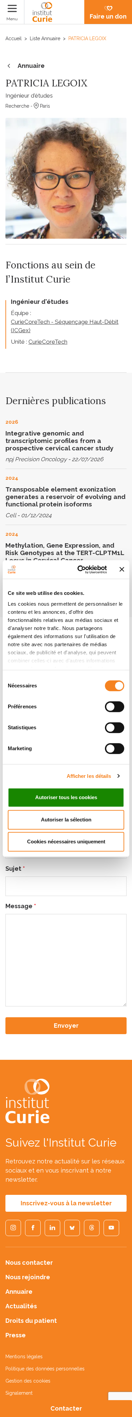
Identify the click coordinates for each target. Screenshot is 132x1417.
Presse (15, 1335)
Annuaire (31, 65)
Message (20, 906)
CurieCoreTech (47, 341)
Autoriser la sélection (66, 819)
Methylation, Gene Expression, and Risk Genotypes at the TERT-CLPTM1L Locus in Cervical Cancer (64, 553)
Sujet (15, 868)
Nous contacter (29, 1262)
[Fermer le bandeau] (121, 569)
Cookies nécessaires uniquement (66, 841)
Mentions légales (24, 1356)
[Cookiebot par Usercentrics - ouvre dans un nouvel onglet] (80, 569)
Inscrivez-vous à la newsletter (66, 1203)
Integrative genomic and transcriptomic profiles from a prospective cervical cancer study (59, 440)
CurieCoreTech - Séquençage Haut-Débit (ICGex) (64, 326)
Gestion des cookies (27, 1381)
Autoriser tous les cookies (66, 797)
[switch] (114, 706)
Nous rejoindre (27, 1277)
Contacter (66, 1408)
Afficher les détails (89, 776)
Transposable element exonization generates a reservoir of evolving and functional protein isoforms (65, 497)
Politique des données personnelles (45, 1368)
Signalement (18, 1393)
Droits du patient (31, 1320)
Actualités (21, 1306)
